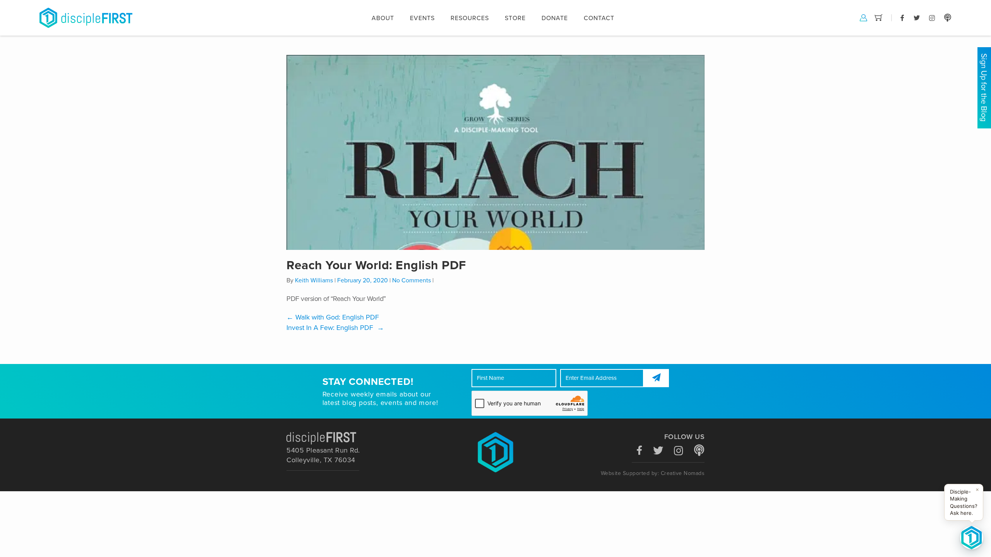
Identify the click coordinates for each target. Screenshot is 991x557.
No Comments (411, 280)
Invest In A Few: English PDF (335, 327)
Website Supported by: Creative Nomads (653, 473)
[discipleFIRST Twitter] (916, 17)
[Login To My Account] (863, 17)
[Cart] (878, 17)
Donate (555, 18)
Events (422, 18)
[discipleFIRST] (971, 537)
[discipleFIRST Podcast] (947, 17)
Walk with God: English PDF (332, 317)
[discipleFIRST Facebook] (902, 17)
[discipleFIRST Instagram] (932, 17)
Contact (599, 18)
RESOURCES (470, 18)
